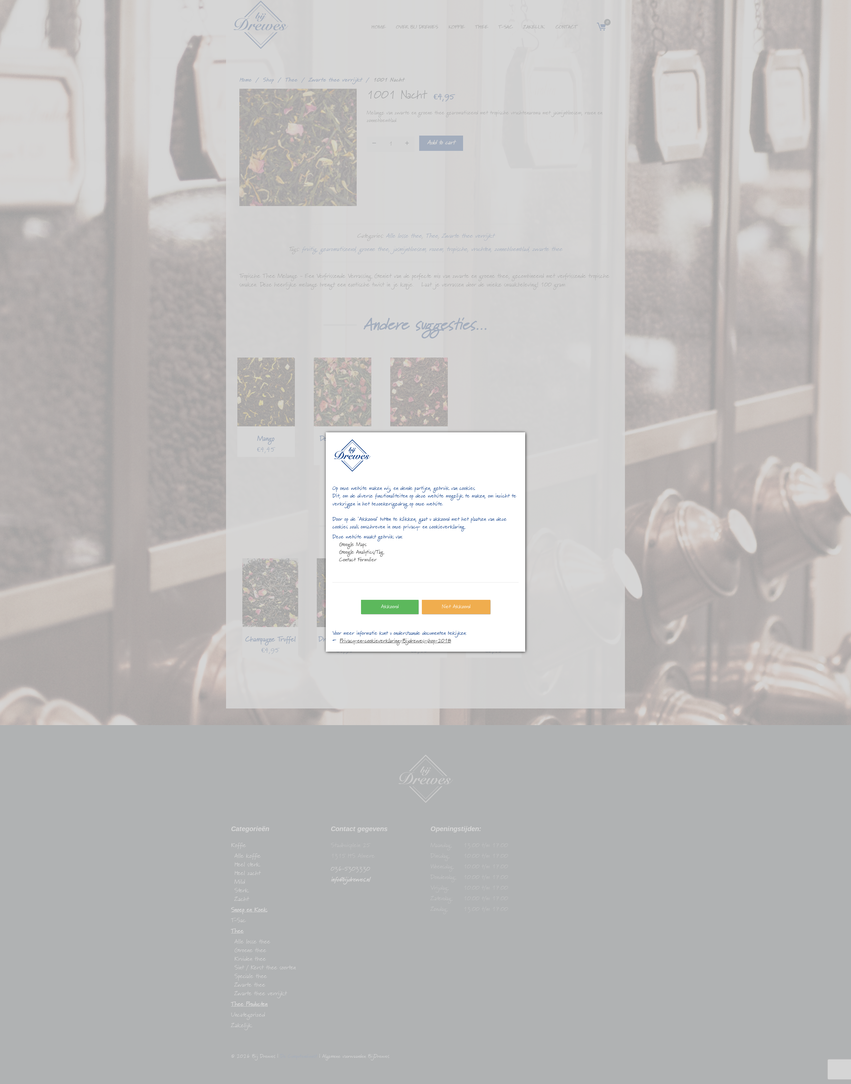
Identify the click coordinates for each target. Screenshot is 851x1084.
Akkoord (390, 606)
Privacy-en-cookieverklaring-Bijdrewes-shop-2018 (395, 641)
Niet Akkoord (456, 606)
